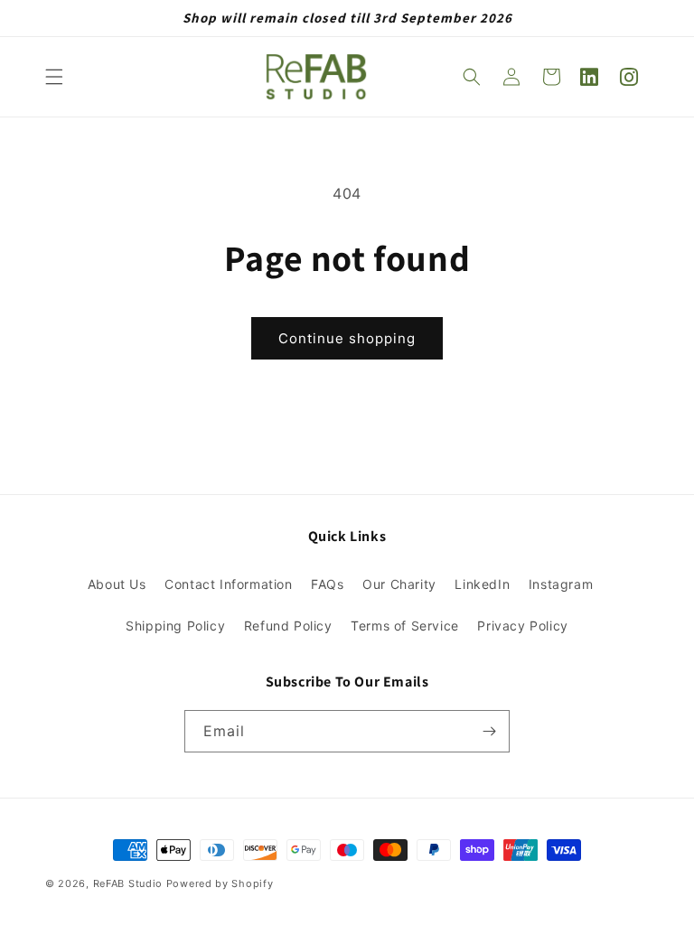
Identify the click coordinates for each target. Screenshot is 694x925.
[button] (54, 77)
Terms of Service (405, 625)
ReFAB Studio (128, 883)
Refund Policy (288, 625)
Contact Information (228, 584)
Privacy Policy (522, 625)
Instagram (561, 584)
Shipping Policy (175, 625)
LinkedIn (482, 584)
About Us (117, 584)
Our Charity (399, 584)
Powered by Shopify (220, 883)
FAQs (327, 584)
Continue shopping (347, 338)
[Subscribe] (489, 731)
